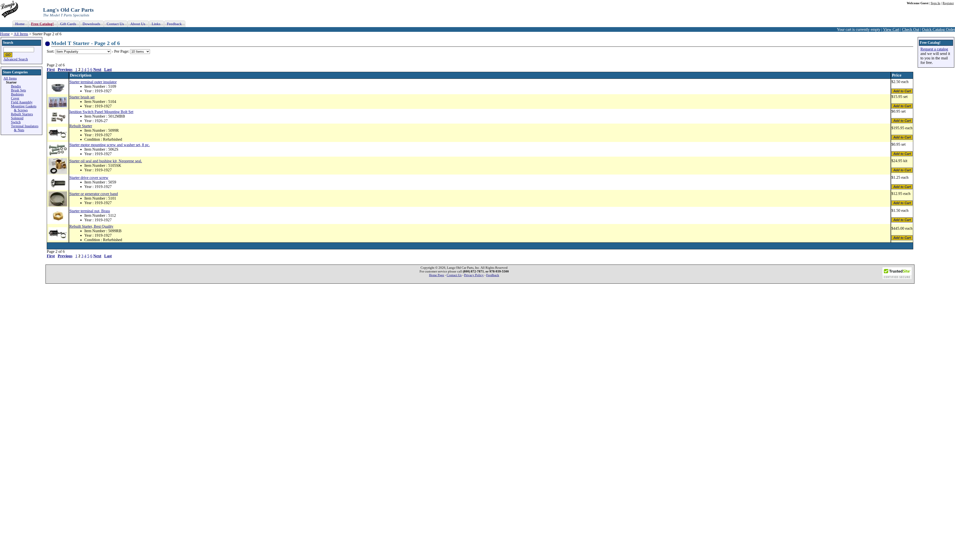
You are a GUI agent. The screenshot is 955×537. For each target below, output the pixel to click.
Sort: (50, 51)
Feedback (492, 275)
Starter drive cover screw (88, 178)
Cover (15, 98)
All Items (21, 34)
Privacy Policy (474, 275)
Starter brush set (82, 97)
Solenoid (17, 118)
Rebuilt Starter (80, 126)
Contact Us (454, 275)
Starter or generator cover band (93, 194)
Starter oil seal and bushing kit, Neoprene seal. (105, 161)
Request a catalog (934, 49)
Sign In (935, 3)
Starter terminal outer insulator (93, 82)
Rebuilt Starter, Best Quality (91, 226)
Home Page (436, 275)
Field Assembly (22, 102)
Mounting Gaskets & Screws (23, 108)
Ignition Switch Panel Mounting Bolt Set (101, 112)
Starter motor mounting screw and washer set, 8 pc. (109, 145)
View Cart (891, 29)
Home (5, 34)
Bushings (17, 94)
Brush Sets (18, 90)
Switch (16, 122)
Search (8, 43)
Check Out (910, 29)
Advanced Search (15, 59)
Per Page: (122, 51)
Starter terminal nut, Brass (89, 211)
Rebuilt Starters (22, 114)
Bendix (16, 86)
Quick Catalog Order (938, 29)
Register (948, 3)
